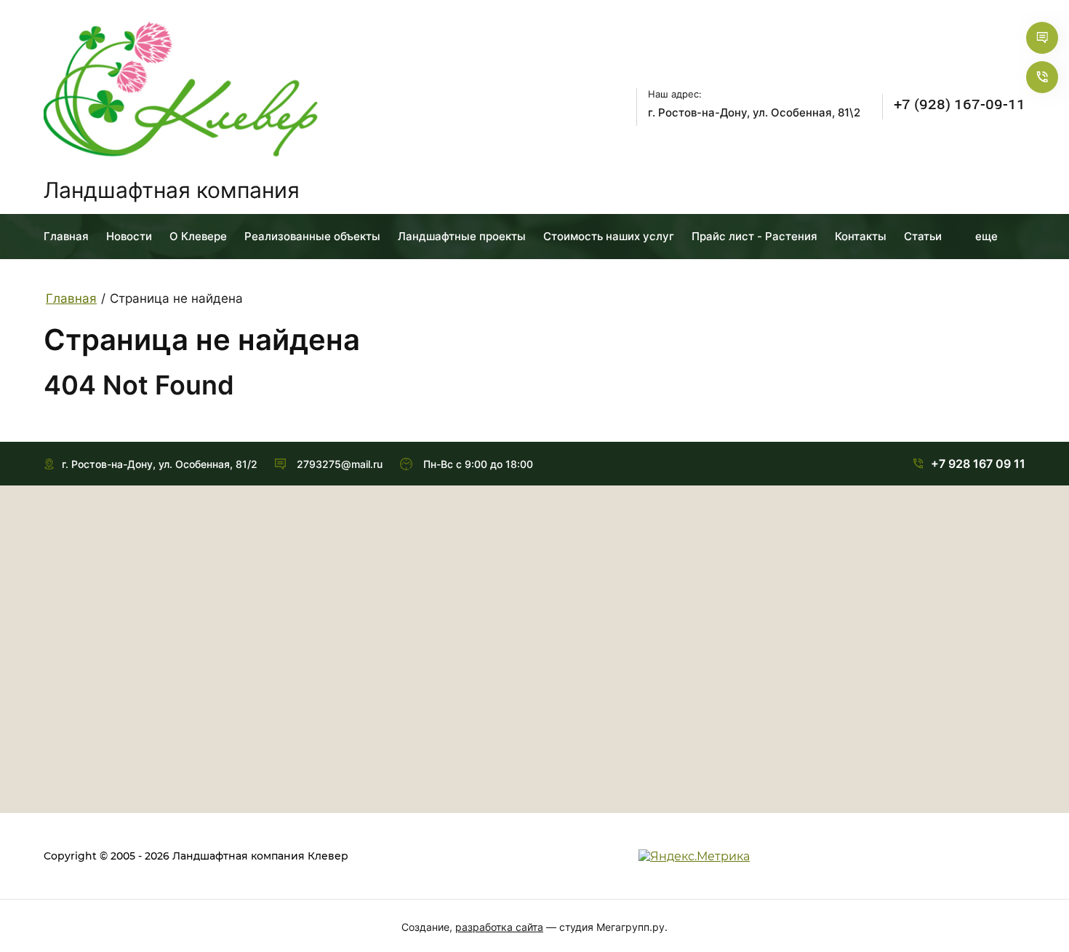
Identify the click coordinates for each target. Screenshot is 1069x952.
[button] (1042, 38)
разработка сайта (499, 927)
